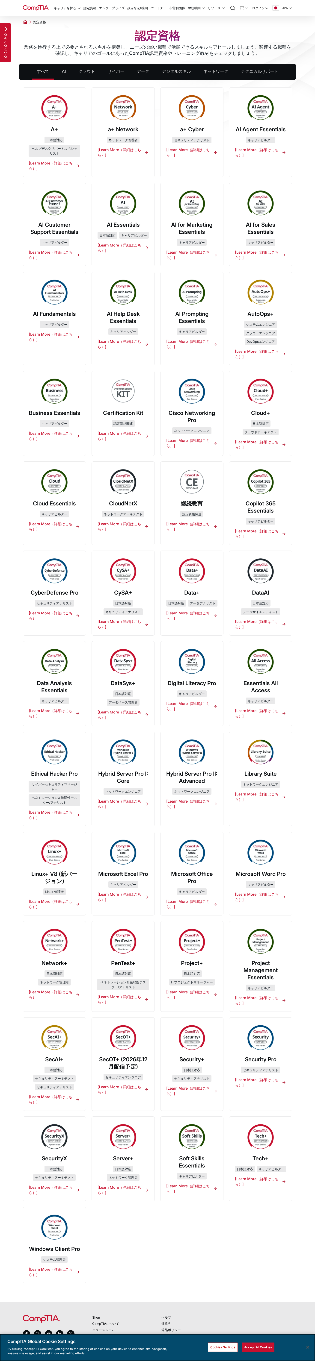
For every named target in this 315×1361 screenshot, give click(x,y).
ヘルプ (166, 1317)
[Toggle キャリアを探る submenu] (79, 8)
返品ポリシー (171, 1330)
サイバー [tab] (116, 71)
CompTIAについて (105, 1324)
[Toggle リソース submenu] (223, 8)
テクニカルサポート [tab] (259, 71)
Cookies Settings (222, 1347)
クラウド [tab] (86, 71)
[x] (70, 1334)
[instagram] (37, 1334)
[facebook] (26, 1334)
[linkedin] (59, 1333)
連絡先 (166, 1324)
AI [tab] (64, 71)
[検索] (232, 8)
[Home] (36, 8)
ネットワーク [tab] (215, 71)
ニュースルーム (103, 1330)
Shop (96, 1317)
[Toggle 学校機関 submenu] (203, 8)
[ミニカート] (243, 8)
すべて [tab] (43, 71)
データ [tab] (143, 71)
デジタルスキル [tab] (176, 71)
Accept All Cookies (258, 1347)
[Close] (308, 1347)
